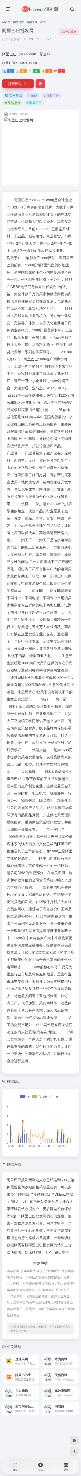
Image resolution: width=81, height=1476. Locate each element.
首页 (7, 22)
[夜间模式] (74, 1451)
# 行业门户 (51, 95)
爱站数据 (41, 1194)
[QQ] (74, 1440)
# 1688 (33, 95)
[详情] (35, 1358)
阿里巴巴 (21, 199)
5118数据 (19, 1194)
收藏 (71, 31)
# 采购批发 (12, 102)
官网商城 (32, 22)
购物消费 (18, 22)
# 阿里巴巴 (34, 102)
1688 (37, 199)
